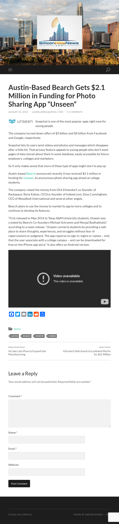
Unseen (28, 178)
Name (12, 432)
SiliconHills (24, 514)
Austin (17, 329)
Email (12, 448)
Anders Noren (94, 514)
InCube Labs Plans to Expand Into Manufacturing (27, 351)
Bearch (31, 173)
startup (39, 336)
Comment (15, 396)
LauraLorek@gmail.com (47, 112)
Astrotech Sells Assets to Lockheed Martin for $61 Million (87, 351)
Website (13, 464)
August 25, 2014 (18, 112)
